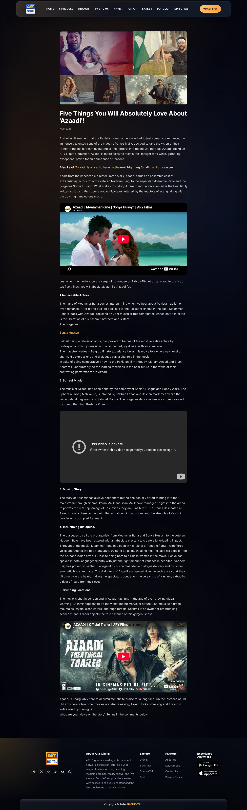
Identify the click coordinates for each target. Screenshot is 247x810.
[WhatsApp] (69, 771)
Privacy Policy (173, 777)
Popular (163, 8)
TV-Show (145, 765)
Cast (142, 777)
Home (50, 8)
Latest (147, 8)
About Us (170, 759)
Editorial (181, 8)
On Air (132, 8)
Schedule (66, 8)
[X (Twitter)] (41, 771)
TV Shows (102, 8)
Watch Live (210, 9)
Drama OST (146, 771)
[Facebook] (34, 771)
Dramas (84, 8)
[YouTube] (62, 771)
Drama (144, 759)
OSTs (117, 9)
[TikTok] (55, 771)
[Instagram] (48, 771)
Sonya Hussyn (69, 332)
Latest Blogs (172, 765)
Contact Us (171, 771)
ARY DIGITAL (134, 804)
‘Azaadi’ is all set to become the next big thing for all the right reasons (124, 167)
